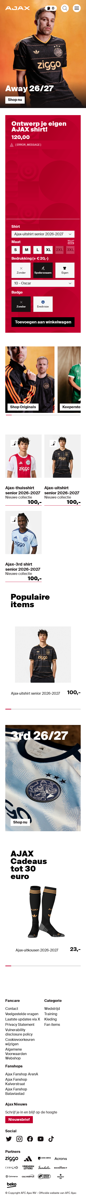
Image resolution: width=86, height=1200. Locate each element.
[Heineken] (60, 1176)
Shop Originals (23, 407)
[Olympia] (28, 1176)
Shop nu (15, 99)
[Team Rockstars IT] (60, 1167)
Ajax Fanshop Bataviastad (16, 1091)
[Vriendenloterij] (28, 1167)
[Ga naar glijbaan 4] (71, 833)
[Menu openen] (77, 8)
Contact (11, 1009)
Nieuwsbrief (19, 1119)
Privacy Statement (19, 1024)
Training (50, 1014)
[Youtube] (40, 1138)
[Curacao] (11, 1167)
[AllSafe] (44, 1176)
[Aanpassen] (14, 443)
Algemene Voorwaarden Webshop (16, 1054)
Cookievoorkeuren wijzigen (20, 1042)
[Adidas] (28, 1158)
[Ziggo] (11, 1158)
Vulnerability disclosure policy (18, 1032)
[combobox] (43, 234)
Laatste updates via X (22, 1019)
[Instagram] (19, 1138)
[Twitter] (8, 1138)
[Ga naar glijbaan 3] (52, 833)
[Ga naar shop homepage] (17, 8)
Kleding (50, 1019)
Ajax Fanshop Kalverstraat (16, 1081)
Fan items (52, 1024)
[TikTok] (51, 1138)
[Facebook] (30, 1138)
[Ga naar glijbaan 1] (14, 833)
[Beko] (11, 1185)
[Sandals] (44, 1167)
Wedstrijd (52, 1009)
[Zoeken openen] (65, 8)
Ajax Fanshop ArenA (21, 1074)
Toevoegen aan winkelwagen (43, 322)
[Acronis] (60, 1158)
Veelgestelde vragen (21, 1014)
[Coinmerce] (11, 1176)
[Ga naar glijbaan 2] (33, 833)
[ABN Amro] (44, 1158)
